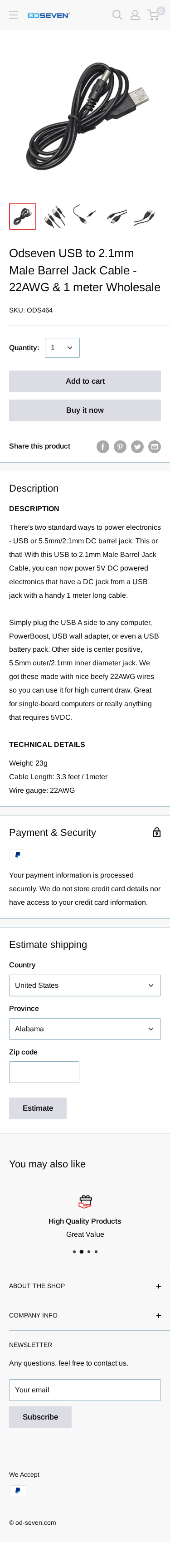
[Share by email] (154, 446)
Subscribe (40, 1417)
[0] (153, 15)
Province (24, 1008)
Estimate (38, 1108)
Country (22, 965)
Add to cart (85, 381)
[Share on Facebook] (103, 446)
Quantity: (24, 347)
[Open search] (117, 15)
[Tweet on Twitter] (137, 446)
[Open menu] (13, 15)
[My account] (135, 15)
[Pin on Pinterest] (120, 446)
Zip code (23, 1052)
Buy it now (85, 410)
